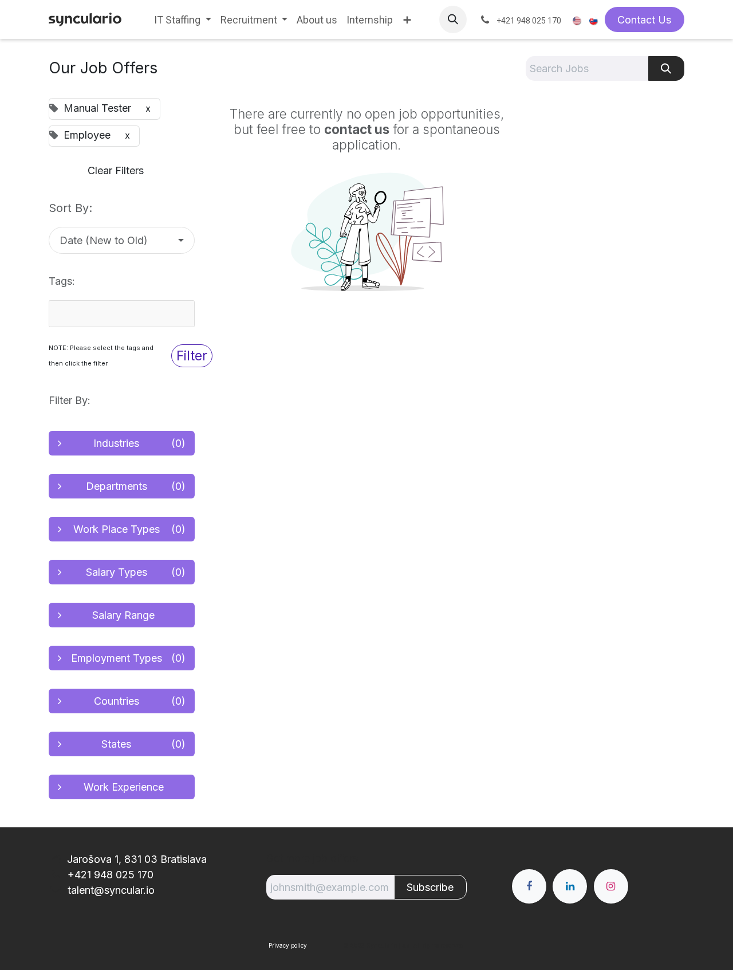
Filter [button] (191, 355)
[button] (453, 19)
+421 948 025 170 (109, 875)
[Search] (666, 68)
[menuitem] (182, 19)
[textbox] (114, 313)
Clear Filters (116, 170)
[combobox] (122, 313)
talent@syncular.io (110, 890)
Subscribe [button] (430, 887)
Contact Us (644, 20)
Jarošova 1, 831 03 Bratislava (137, 859)
